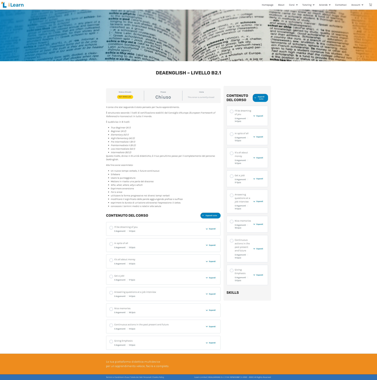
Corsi (292, 4)
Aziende (323, 4)
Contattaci (341, 4)
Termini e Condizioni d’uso (117, 377)
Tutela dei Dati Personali (140, 377)
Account (355, 4)
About (281, 4)
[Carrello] (371, 4)
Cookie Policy (158, 377)
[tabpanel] (163, 156)
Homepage (267, 4)
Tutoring (306, 4)
